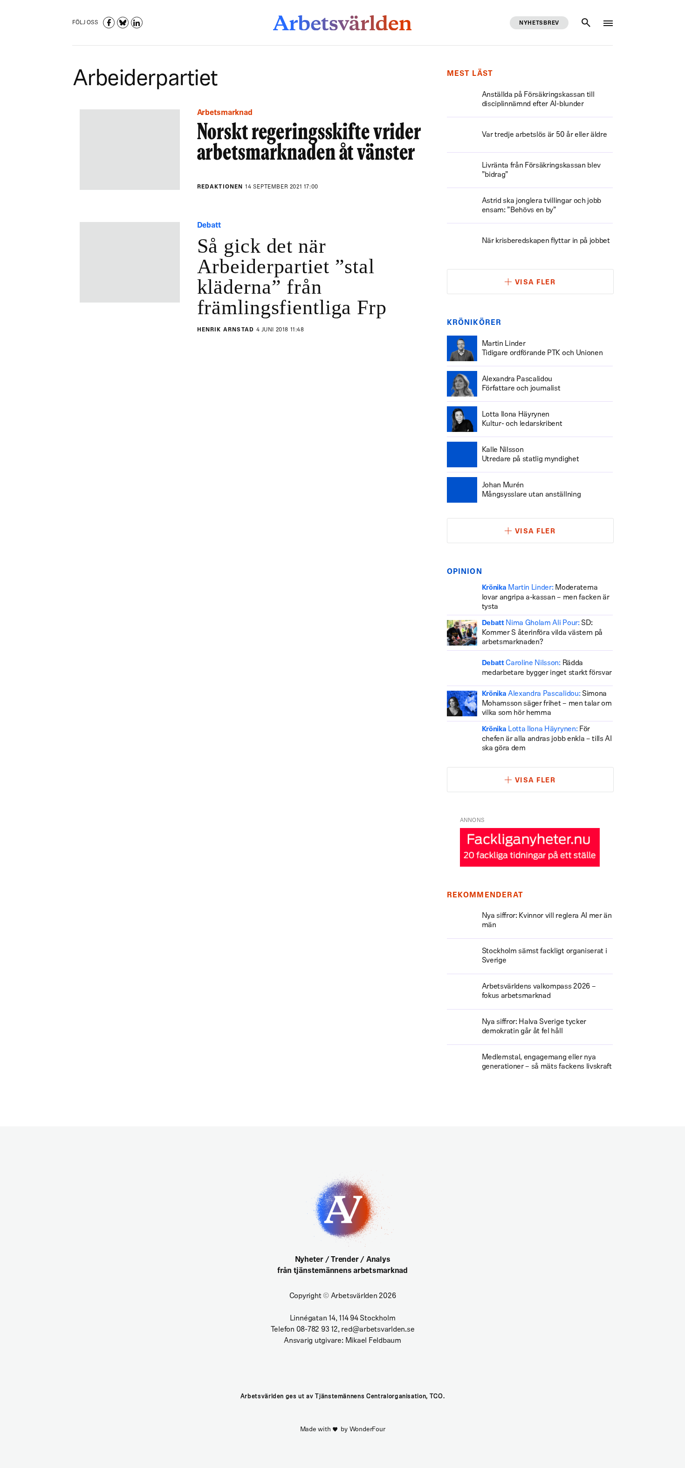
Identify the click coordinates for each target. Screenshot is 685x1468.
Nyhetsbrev (539, 23)
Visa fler (535, 282)
